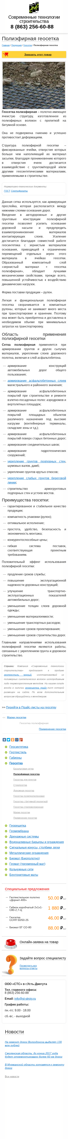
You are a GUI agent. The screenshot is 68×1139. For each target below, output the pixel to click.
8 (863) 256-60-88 (32, 27)
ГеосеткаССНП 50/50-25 (19, 918)
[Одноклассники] (12, 739)
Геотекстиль (17, 752)
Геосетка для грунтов (24, 779)
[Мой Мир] (17, 739)
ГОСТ (7, 191)
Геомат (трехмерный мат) (27, 864)
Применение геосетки (52, 728)
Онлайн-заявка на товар (39, 942)
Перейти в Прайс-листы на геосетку (31, 707)
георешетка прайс (36, 688)
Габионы (15, 758)
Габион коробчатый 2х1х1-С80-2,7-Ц (25, 908)
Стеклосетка (20, 785)
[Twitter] (8, 739)
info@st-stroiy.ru (25, 998)
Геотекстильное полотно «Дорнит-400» (24, 898)
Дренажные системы (24, 836)
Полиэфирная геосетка (26, 774)
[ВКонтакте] (4, 739)
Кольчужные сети (21, 869)
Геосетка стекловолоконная (28, 807)
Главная (6, 45)
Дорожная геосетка (23, 790)
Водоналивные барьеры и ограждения (36, 842)
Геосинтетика (18, 747)
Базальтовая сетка (23, 768)
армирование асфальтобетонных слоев (37, 380)
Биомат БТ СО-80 (20, 927)
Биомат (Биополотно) (24, 858)
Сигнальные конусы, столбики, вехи (34, 847)
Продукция (16, 45)
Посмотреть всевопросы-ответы (28, 967)
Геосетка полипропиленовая (29, 796)
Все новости (12, 1076)
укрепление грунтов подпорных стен (36, 461)
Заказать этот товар (38, 54)
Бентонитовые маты (23, 875)
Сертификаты (19, 191)
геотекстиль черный (18, 675)
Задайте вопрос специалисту (43, 958)
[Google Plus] (21, 739)
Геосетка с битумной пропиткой (30, 801)
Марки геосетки (16, 717)
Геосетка (27, 45)
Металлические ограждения (29, 853)
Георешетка (17, 825)
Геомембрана (19, 831)
